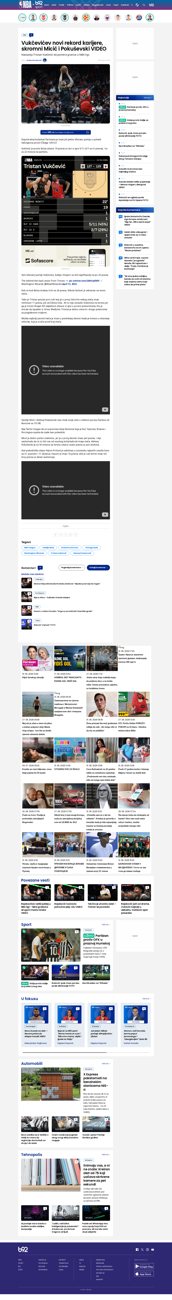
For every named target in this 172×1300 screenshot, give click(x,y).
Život (20, 1270)
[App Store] (144, 1274)
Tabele (86, 5)
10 (111, 1008)
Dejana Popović (65, 1043)
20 (29, 621)
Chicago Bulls (91, 547)
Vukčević (125, 5)
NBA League (30, 547)
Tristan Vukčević (58, 553)
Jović (108, 5)
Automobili (63, 1266)
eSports (62, 1260)
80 (121, 258)
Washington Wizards (34, 553)
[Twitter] (142, 1249)
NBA (24, 35)
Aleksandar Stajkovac (35, 1043)
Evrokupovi (39, 593)
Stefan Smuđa (131, 1043)
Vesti (46, 5)
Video (81, 1260)
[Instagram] (147, 1249)
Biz (19, 1266)
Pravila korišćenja (104, 1266)
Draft (78, 5)
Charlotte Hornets (69, 547)
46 (29, 607)
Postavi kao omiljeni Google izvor (58, 132)
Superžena (43, 1270)
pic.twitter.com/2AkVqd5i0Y (84, 280)
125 (120, 232)
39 (29, 580)
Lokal (61, 1270)
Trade (61, 5)
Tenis (37, 620)
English (82, 1266)
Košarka (62, 1026)
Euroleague (30, 1026)
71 (120, 276)
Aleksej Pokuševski (82, 553)
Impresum (100, 1263)
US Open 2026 (60, 977)
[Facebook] (137, 1249)
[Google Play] (144, 1266)
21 (29, 593)
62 (144, 1008)
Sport (20, 1263)
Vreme (81, 1270)
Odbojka (39, 579)
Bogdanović (97, 5)
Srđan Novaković (34, 60)
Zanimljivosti (60, 1129)
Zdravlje (42, 1260)
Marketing (100, 1260)
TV (80, 1263)
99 (121, 245)
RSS (97, 1276)
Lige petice (89, 977)
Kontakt (99, 1279)
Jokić (53, 5)
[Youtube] (152, 1249)
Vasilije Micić (48, 547)
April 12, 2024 (69, 283)
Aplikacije (100, 1273)
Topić (115, 5)
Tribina (70, 5)
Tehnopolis (63, 1263)
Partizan (88, 930)
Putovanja (43, 1263)
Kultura (42, 1266)
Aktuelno (88, 1069)
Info (20, 1260)
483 (120, 216)
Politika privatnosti (104, 1270)
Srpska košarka (30, 977)
